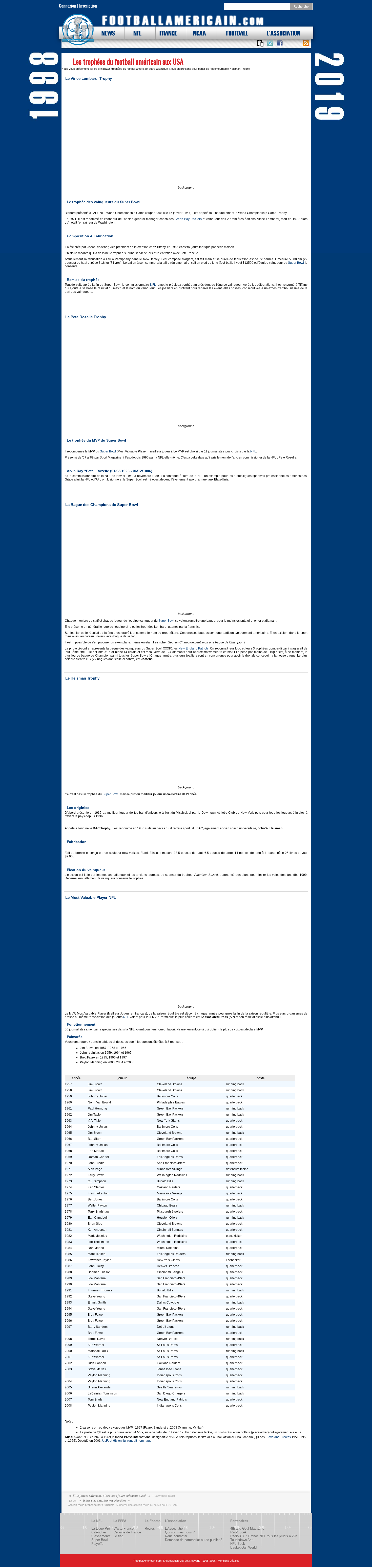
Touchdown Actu (242, 1540)
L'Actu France (123, 1528)
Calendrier (98, 1532)
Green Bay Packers (188, 219)
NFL (136, 33)
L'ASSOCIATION (280, 33)
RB (170, 1432)
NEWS (106, 33)
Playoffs (97, 1544)
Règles (150, 1528)
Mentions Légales (228, 1560)
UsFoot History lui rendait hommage (127, 1440)
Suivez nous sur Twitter (270, 43)
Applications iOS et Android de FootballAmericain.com (260, 43)
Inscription (88, 6)
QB (99, 1432)
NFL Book (237, 1544)
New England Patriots (193, 648)
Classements (101, 1536)
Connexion (67, 6)
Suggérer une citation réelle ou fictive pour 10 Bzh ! (147, 1504)
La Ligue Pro (100, 1528)
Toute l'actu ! (306, 43)
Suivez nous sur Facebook (280, 43)
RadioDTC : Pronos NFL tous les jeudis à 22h (263, 1536)
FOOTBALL (233, 33)
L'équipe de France (127, 1532)
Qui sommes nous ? (180, 1532)
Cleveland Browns (278, 1437)
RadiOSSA (238, 1532)
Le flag (118, 1536)
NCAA (198, 33)
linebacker (225, 1432)
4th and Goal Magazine (247, 1528)
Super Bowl (296, 262)
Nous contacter (176, 1536)
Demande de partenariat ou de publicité (193, 1540)
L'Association (174, 1528)
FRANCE (167, 33)
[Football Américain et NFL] (77, 29)
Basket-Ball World (243, 1547)
